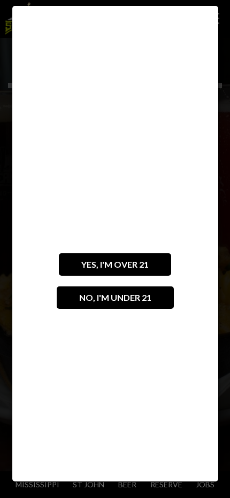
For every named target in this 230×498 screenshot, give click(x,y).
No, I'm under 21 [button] (104, 300)
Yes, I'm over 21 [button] (104, 267)
